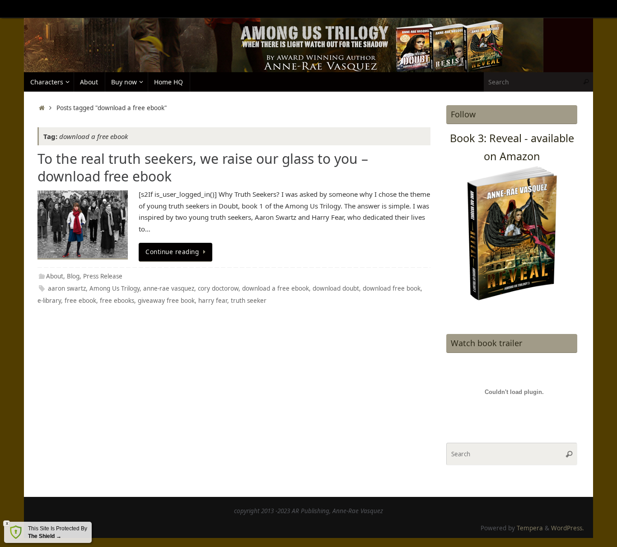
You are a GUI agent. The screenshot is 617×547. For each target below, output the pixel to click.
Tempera (530, 528)
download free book (392, 288)
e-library (49, 301)
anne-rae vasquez (168, 288)
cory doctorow (218, 288)
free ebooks (117, 301)
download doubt (336, 288)
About (54, 276)
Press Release (102, 276)
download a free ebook (275, 288)
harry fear (212, 301)
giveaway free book (166, 301)
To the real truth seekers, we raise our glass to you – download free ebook (202, 167)
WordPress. (567, 528)
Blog (73, 276)
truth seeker (248, 301)
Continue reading (172, 252)
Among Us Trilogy (114, 288)
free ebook (80, 301)
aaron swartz (67, 288)
